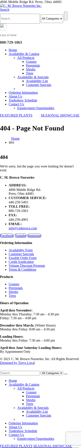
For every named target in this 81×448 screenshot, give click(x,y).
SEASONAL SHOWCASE (60, 115)
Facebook (7, 235)
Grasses (31, 61)
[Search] (65, 16)
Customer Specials (38, 85)
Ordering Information (23, 92)
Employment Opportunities (35, 108)
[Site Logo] (21, 6)
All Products (25, 58)
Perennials (33, 65)
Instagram (34, 235)
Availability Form (21, 250)
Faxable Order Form (23, 258)
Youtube (20, 235)
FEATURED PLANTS (16, 115)
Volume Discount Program (27, 265)
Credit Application (21, 262)
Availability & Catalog (24, 54)
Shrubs (30, 69)
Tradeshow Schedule (23, 100)
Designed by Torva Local (17, 363)
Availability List (37, 81)
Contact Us (16, 104)
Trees (29, 73)
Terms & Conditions (22, 269)
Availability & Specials (33, 77)
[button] (4, 9)
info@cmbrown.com (23, 228)
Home (13, 50)
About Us (15, 96)
